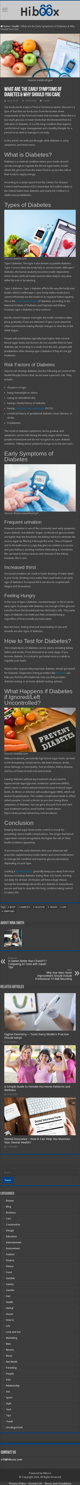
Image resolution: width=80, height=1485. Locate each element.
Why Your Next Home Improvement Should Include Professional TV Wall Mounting (53, 974)
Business (11, 1212)
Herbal (9, 1308)
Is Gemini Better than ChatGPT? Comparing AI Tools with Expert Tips (27, 963)
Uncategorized (14, 1427)
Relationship (13, 1385)
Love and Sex (13, 1331)
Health (15, 26)
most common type (26, 301)
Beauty (10, 1200)
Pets (8, 1379)
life (64, 907)
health (53, 907)
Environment (13, 1248)
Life (8, 1325)
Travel (9, 1421)
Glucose (40, 907)
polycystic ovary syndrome (30, 408)
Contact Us (35, 1483)
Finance (10, 1260)
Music (9, 1355)
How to (10, 1320)
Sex (8, 1391)
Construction (13, 1224)
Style (8, 1403)
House (9, 1314)
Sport (9, 1397)
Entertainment (13, 1242)
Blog (8, 1206)
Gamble (10, 1278)
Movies (10, 1349)
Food (9, 1272)
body (12, 907)
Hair (8, 1296)
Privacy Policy (17, 1483)
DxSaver (60, 672)
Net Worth (11, 1361)
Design (10, 1230)
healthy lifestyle (24, 871)
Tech (8, 1409)
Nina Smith (13, 101)
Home (6, 26)
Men (8, 1343)
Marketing (11, 1337)
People (10, 1373)
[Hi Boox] (40, 9)
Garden (10, 1290)
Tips (8, 1415)
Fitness (10, 1266)
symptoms (9, 911)
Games (10, 1284)
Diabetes (25, 907)
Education (11, 1236)
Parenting (11, 1367)
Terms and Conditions (57, 1483)
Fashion (10, 1254)
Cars (8, 1218)
